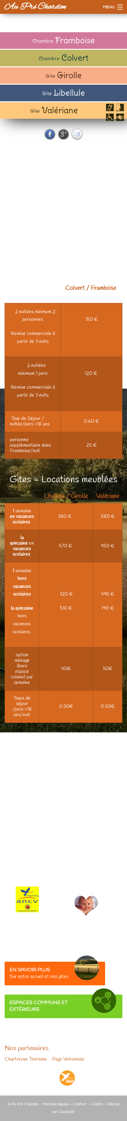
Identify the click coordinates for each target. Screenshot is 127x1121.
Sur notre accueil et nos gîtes (39, 973)
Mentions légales (55, 1104)
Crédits (97, 1104)
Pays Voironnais (68, 1059)
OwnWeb (67, 1112)
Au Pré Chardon (35, 7)
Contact (80, 1104)
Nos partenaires (27, 1048)
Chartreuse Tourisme (26, 1059)
